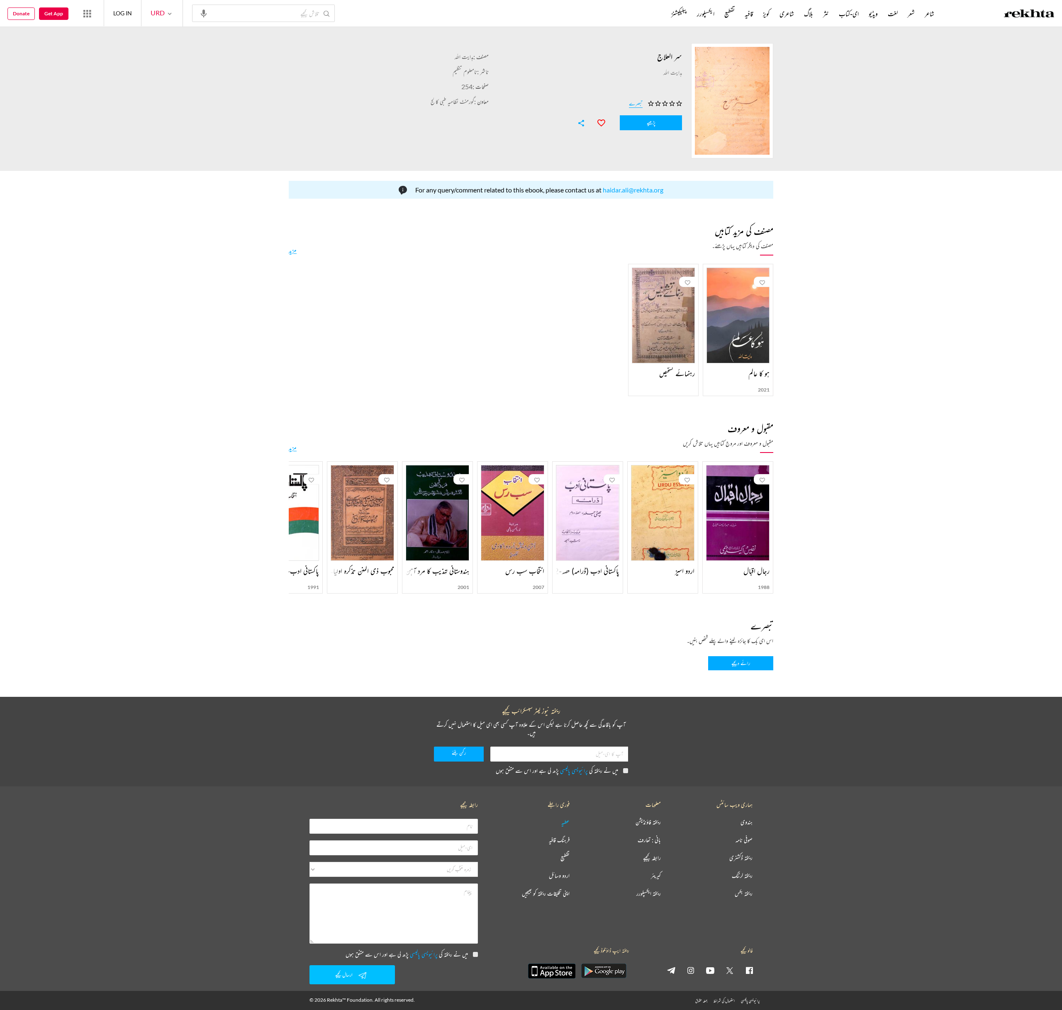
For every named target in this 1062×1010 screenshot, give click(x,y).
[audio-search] (203, 13)
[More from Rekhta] (87, 13)
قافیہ (749, 13)
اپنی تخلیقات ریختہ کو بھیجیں (546, 893)
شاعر (929, 13)
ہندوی (746, 822)
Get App (53, 13)
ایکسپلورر (705, 13)
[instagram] (690, 970)
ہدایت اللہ (464, 57)
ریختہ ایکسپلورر (648, 893)
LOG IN (122, 13)
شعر (911, 13)
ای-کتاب (849, 13)
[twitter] (729, 970)
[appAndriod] (603, 971)
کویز (766, 13)
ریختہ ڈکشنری (741, 858)
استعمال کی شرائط (724, 1000)
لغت (893, 13)
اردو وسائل (559, 875)
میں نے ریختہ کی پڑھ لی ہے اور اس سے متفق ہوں (557, 770)
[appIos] (551, 971)
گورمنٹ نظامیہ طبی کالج (452, 101)
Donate (21, 13)
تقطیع (729, 13)
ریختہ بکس (744, 893)
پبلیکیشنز (679, 13)
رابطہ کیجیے (652, 858)
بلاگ (808, 13)
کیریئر (656, 875)
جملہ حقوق (701, 1000)
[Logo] (1029, 14)
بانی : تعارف (649, 840)
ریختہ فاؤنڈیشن (648, 822)
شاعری (786, 13)
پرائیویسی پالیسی (574, 770)
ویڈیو (873, 13)
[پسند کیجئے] (597, 122)
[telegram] (671, 970)
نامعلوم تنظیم (465, 71)
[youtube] (710, 970)
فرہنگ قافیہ (559, 840)
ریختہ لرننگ (742, 875)
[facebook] (749, 970)
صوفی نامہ (744, 840)
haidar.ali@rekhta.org (633, 190)
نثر (826, 13)
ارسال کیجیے (344, 974)
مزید (293, 250)
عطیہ (565, 822)
